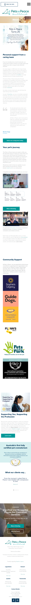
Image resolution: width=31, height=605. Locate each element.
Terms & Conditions (18, 548)
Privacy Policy (11, 548)
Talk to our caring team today (15, 140)
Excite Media (17, 551)
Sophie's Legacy (20, 561)
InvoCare (13, 228)
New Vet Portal (15, 531)
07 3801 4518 (17, 592)
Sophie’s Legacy (16, 429)
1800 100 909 (10, 4)
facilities (19, 74)
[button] (28, 4)
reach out (9, 168)
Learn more (8, 435)
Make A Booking (11, 208)
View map (8, 575)
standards (9, 87)
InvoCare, (10, 94)
